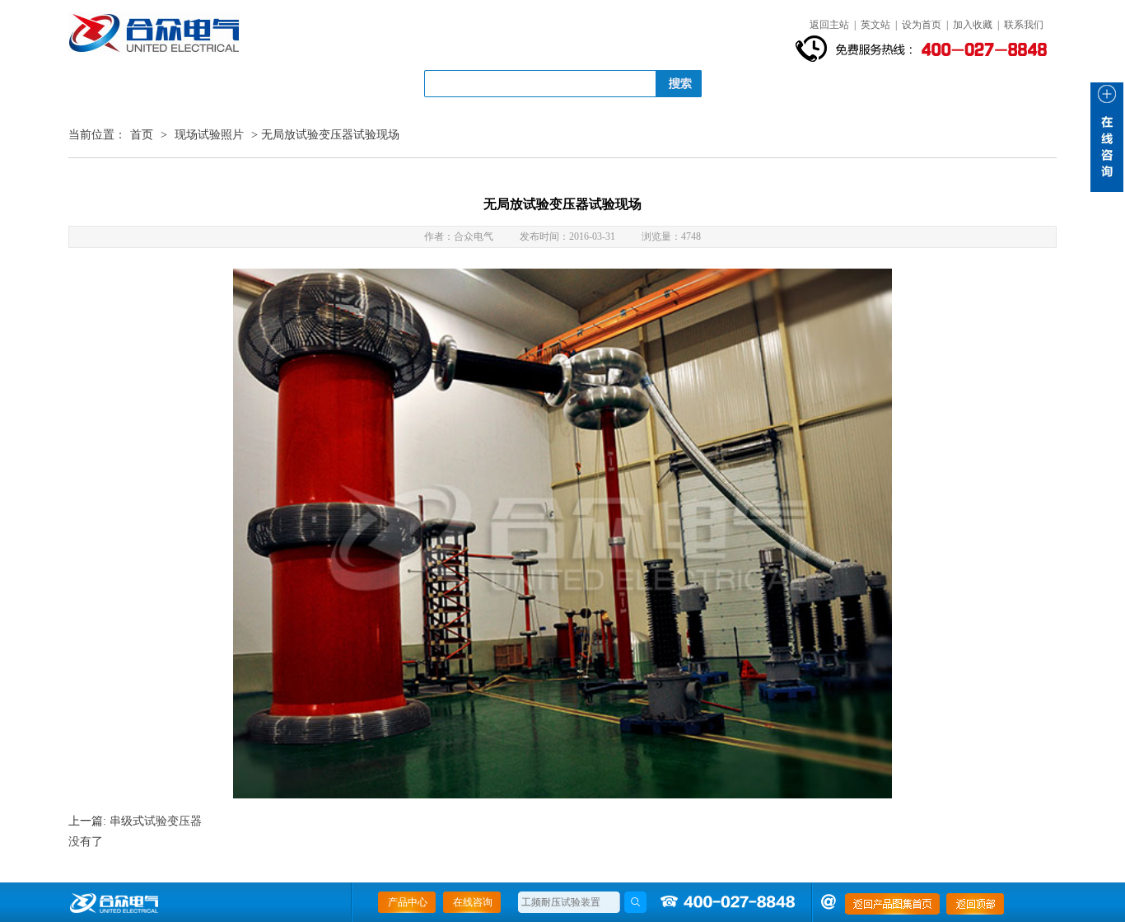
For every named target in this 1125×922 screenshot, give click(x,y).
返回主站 (829, 24)
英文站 (875, 24)
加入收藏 (972, 24)
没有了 (85, 841)
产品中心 (407, 902)
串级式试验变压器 (156, 821)
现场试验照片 (209, 135)
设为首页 (921, 24)
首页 (141, 135)
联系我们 (1023, 24)
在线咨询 (472, 902)
